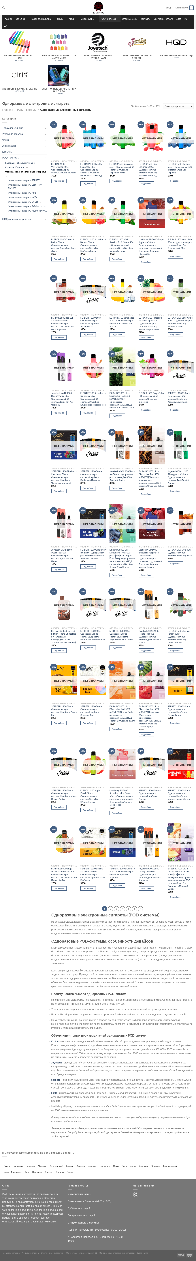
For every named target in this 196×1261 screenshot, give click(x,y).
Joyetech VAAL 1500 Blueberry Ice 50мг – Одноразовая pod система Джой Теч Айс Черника (62, 399)
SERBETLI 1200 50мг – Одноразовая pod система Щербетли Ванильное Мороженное (92, 635)
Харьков (81, 1166)
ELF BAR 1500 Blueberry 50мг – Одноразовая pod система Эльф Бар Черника (180, 168)
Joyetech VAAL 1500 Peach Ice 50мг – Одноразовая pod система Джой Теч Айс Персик (62, 555)
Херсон (70, 1166)
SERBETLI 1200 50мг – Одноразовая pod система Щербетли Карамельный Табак (179, 397)
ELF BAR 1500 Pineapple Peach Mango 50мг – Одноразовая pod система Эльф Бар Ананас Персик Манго (150, 323)
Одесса (48, 1172)
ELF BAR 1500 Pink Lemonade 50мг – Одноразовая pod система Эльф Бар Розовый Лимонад (148, 170)
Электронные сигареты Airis (22, 192)
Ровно (70, 1172)
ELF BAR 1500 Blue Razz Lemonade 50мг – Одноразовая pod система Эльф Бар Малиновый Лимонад (92, 170)
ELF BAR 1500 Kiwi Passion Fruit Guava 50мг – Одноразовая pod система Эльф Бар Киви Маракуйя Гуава (121, 245)
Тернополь (104, 1166)
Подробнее (59, 181)
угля (4, 1197)
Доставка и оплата (163, 18)
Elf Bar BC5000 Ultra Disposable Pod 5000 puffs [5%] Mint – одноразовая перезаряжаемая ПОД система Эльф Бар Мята (121, 400)
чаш (10, 1197)
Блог (178, 18)
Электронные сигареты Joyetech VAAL (27, 210)
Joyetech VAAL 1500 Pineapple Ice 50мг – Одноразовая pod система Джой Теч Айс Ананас (179, 477)
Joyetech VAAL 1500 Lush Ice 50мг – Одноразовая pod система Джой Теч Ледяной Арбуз (122, 475)
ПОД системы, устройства (17, 219)
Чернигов (30, 1166)
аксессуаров (22, 1197)
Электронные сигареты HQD (22, 197)
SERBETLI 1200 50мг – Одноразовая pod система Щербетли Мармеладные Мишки (179, 794)
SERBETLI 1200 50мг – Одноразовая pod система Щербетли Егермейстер (179, 710)
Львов (7, 1166)
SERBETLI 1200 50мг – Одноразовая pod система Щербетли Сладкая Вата (91, 710)
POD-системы (108, 18)
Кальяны (20, 18)
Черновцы (18, 1166)
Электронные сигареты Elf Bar (23, 201)
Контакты (146, 18)
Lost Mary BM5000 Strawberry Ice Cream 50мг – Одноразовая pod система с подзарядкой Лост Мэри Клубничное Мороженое (121, 797)
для (32, 1197)
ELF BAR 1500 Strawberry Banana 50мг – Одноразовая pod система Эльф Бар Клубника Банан (93, 245)
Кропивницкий (170, 1166)
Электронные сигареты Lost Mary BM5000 (24, 186)
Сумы (116, 1166)
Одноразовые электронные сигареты (25, 171)
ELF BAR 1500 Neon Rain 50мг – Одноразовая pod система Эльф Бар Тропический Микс (180, 243)
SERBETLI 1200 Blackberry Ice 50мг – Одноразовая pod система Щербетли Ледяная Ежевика (93, 554)
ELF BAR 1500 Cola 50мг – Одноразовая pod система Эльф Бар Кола (180, 552)
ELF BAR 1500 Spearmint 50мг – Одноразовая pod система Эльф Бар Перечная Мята (121, 168)
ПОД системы (71, 1253)
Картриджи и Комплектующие (20, 162)
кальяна (38, 1197)
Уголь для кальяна (12, 133)
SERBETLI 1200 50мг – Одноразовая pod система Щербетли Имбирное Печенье (91, 475)
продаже (45, 1193)
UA (5, 25)
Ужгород (92, 1166)
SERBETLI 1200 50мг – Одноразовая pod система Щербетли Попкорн (150, 794)
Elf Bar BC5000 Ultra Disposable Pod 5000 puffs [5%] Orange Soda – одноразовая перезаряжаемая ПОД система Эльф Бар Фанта (122, 713)
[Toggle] (45, 128)
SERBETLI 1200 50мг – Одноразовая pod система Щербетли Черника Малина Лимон (121, 635)
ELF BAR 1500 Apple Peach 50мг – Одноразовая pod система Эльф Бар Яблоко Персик (90, 796)
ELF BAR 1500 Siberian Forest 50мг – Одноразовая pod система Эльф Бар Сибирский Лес (179, 637)
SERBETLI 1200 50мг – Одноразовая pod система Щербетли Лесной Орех (91, 322)
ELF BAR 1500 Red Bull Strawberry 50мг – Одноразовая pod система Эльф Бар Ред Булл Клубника (62, 323)
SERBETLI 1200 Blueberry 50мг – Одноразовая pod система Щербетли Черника (122, 873)
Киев (124, 1166)
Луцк (26, 1172)
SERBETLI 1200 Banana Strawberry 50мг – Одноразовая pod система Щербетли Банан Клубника (93, 874)
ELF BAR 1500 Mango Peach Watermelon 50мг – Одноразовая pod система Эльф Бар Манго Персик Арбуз (64, 874)
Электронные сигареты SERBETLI (24, 180)
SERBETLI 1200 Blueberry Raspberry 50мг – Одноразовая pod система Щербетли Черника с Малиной (64, 477)
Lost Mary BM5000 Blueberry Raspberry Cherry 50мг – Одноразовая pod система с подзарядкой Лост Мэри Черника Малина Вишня (150, 558)
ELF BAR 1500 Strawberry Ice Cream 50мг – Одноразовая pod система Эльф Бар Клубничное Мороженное (93, 399)
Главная (8, 18)
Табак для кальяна (41, 18)
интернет (21, 1193)
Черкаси (42, 1166)
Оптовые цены (130, 18)
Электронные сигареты (52, 1253)
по (38, 1193)
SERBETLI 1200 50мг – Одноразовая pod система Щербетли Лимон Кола (64, 710)
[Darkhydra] (98, 7)
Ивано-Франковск (12, 1172)
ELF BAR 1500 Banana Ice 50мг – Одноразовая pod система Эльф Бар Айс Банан (121, 322)
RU (185, 18)
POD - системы (26, 109)
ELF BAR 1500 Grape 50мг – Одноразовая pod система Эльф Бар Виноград (151, 397)
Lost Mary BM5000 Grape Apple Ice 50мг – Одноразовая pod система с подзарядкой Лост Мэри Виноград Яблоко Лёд (151, 246)
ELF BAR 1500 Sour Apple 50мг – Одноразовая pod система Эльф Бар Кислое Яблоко (180, 322)
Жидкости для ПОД (88, 1253)
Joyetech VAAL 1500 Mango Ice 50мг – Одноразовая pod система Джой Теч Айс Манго (150, 637)
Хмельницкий (56, 1166)
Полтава (59, 1172)
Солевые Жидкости (14, 167)
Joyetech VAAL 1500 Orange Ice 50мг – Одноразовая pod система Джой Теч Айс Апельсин (150, 874)
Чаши (72, 18)
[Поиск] (3, 8)
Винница (143, 1166)
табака (54, 1193)
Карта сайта (142, 1253)
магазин (31, 1193)
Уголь (60, 18)
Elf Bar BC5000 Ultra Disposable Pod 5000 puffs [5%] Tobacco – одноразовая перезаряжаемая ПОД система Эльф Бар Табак (151, 478)
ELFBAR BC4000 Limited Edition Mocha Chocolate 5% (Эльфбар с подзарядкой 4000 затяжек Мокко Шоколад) (63, 637)
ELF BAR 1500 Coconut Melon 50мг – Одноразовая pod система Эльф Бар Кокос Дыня (63, 245)
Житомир (155, 1166)
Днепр (133, 1166)
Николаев (37, 1172)
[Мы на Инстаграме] (135, 1194)
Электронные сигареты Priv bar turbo (26, 206)
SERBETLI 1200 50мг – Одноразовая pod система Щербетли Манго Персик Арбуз (64, 794)
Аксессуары (87, 18)
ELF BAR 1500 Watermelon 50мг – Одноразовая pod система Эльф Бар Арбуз (63, 168)
